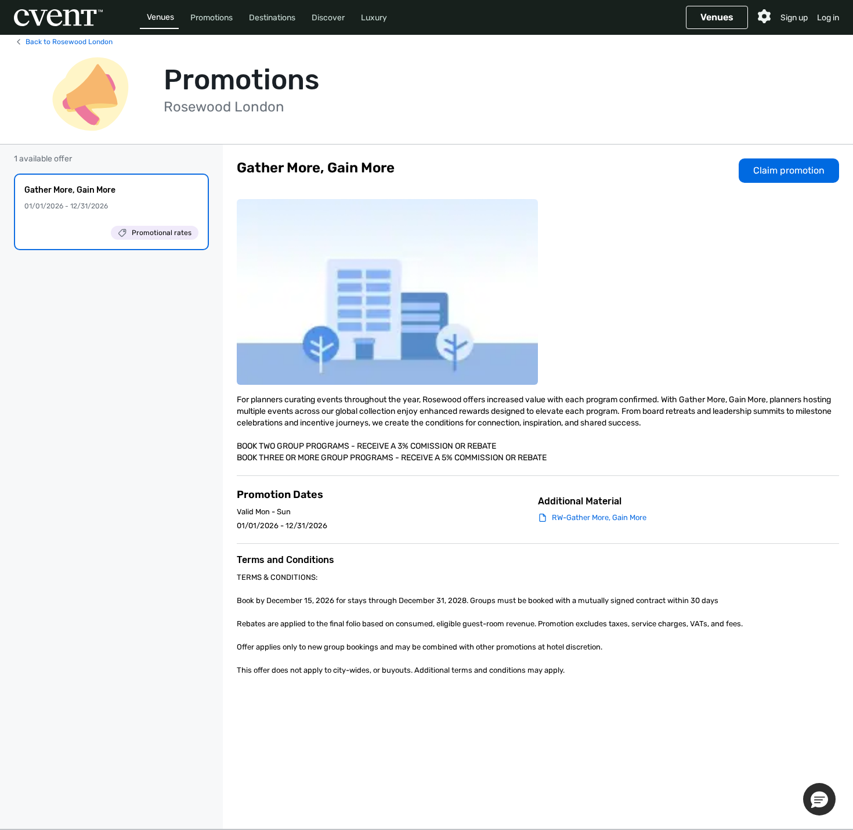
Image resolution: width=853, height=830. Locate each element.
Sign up (794, 18)
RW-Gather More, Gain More (599, 517)
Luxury (374, 18)
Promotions (211, 18)
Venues (160, 17)
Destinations (272, 18)
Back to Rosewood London (69, 42)
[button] (819, 799)
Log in (828, 18)
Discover (328, 18)
